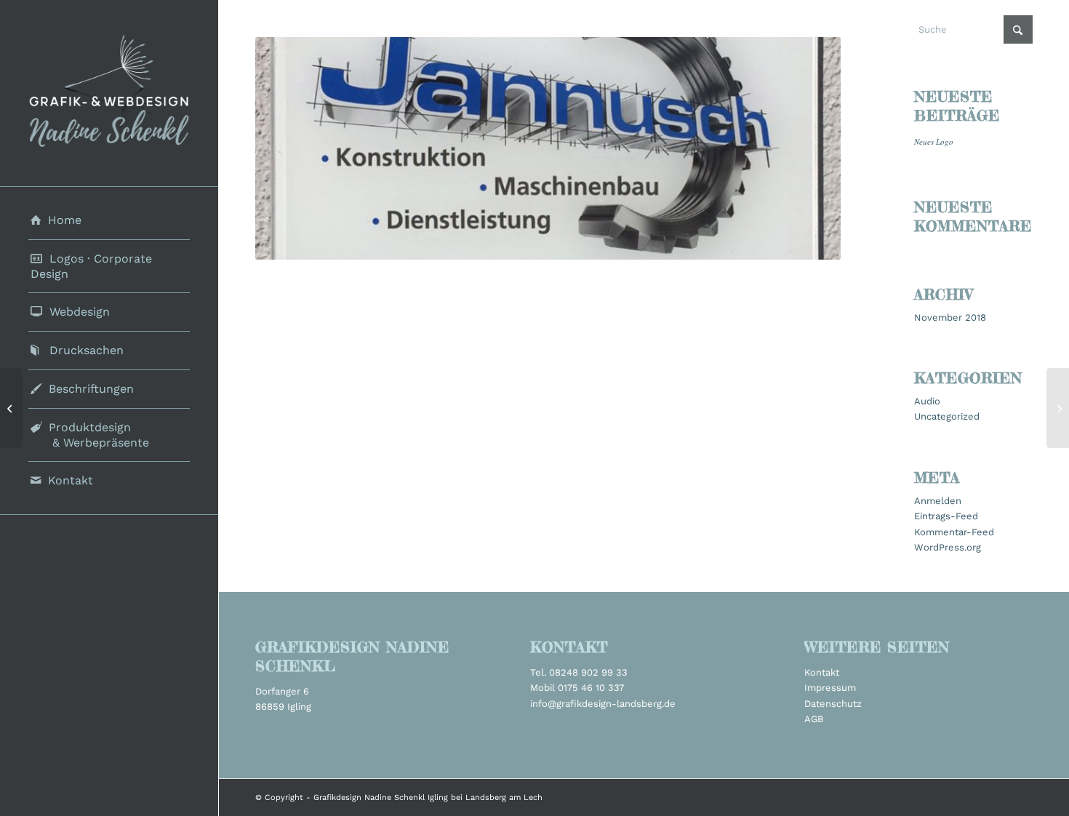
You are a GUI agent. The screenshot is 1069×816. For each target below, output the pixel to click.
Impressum (830, 687)
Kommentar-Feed (954, 532)
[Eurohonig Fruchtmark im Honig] (1057, 408)
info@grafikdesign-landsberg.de (603, 703)
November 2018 (950, 317)
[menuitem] (109, 220)
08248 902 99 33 (588, 672)
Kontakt (821, 672)
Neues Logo (933, 141)
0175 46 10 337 (591, 687)
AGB (813, 718)
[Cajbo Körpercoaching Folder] (11, 408)
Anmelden (937, 500)
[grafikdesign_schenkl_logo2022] (109, 93)
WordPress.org (947, 547)
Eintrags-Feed (946, 516)
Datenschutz (833, 703)
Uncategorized (947, 416)
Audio (927, 401)
